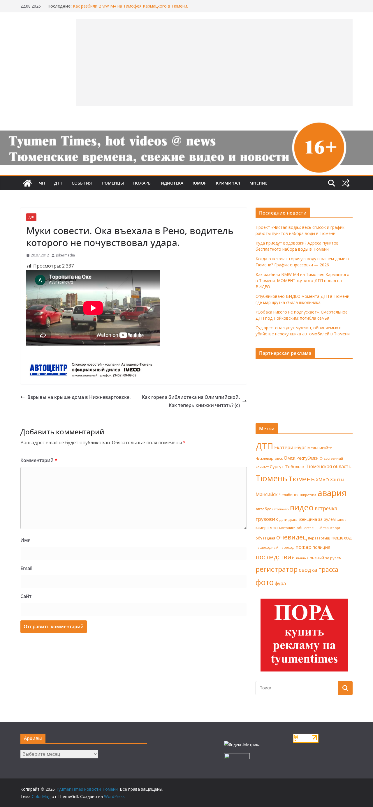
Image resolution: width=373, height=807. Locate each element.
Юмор (200, 183)
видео (302, 507)
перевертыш (319, 538)
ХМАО (322, 479)
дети (283, 519)
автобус (263, 509)
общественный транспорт (318, 527)
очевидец (291, 537)
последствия (275, 557)
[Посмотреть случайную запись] (346, 183)
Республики (308, 458)
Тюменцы (112, 183)
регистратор (277, 569)
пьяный (302, 558)
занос (341, 519)
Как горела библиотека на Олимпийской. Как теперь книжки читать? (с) (191, 401)
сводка (308, 569)
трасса (328, 569)
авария (332, 493)
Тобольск (295, 466)
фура (280, 583)
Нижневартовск (269, 458)
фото (265, 582)
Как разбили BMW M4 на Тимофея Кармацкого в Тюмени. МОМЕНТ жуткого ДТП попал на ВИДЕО (302, 280)
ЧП (42, 183)
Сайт (25, 596)
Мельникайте (319, 447)
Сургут (277, 466)
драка (293, 519)
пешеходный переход (275, 547)
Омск (289, 458)
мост (274, 527)
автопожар (280, 509)
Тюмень (271, 478)
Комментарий (38, 460)
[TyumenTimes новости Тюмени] (27, 183)
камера (262, 527)
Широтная (308, 495)
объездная (265, 538)
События (82, 183)
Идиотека (172, 183)
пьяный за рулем (326, 557)
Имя (25, 540)
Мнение (258, 183)
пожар (303, 547)
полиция (321, 547)
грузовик (267, 519)
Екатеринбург (290, 447)
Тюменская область (328, 466)
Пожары (142, 183)
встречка (326, 508)
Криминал (228, 183)
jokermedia (65, 255)
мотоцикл (287, 527)
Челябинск (289, 494)
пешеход (341, 538)
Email (26, 568)
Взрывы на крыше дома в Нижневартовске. (79, 397)
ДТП (58, 183)
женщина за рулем (317, 519)
